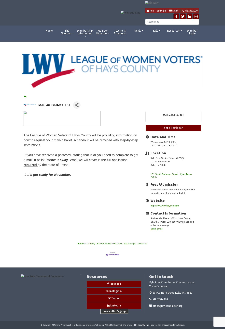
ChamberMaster (169, 325)
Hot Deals (117, 243)
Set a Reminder (173, 127)
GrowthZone (143, 325)
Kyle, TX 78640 (172, 292)
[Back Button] (25, 97)
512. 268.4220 (160, 299)
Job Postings (129, 243)
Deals (137, 30)
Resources (173, 30)
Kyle (155, 30)
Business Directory (86, 243)
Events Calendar (104, 243)
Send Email (156, 228)
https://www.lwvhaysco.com (165, 205)
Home (49, 30)
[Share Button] (77, 105)
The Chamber (66, 32)
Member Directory (102, 32)
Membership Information (85, 32)
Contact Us (142, 243)
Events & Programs (120, 32)
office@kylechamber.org (167, 305)
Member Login (192, 32)
